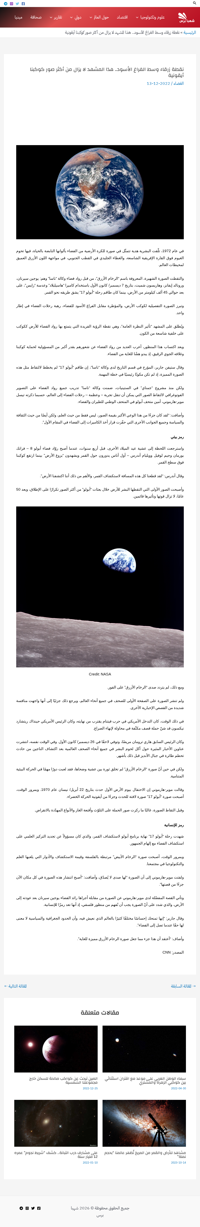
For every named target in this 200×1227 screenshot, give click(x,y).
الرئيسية (190, 32)
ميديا (18, 17)
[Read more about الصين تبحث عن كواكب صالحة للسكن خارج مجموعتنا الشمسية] (56, 1049)
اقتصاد (122, 17)
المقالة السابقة (183, 986)
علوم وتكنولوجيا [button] (152, 17)
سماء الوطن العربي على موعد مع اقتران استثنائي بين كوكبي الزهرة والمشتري (145, 1080)
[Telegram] (5, 3)
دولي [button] (78, 17)
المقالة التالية (15, 986)
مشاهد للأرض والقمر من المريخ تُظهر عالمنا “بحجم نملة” (145, 1154)
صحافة (36, 17)
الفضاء (179, 83)
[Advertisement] (100, 115)
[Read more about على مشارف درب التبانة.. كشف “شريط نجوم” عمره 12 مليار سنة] (56, 1123)
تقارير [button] (58, 17)
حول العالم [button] (101, 17)
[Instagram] (11, 3)
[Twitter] (17, 3)
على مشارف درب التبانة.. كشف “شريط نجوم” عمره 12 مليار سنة (56, 1154)
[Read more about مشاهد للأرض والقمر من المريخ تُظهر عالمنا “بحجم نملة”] (144, 1123)
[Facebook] (23, 3)
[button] (194, 3)
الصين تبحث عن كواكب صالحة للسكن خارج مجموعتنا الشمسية (63, 1080)
